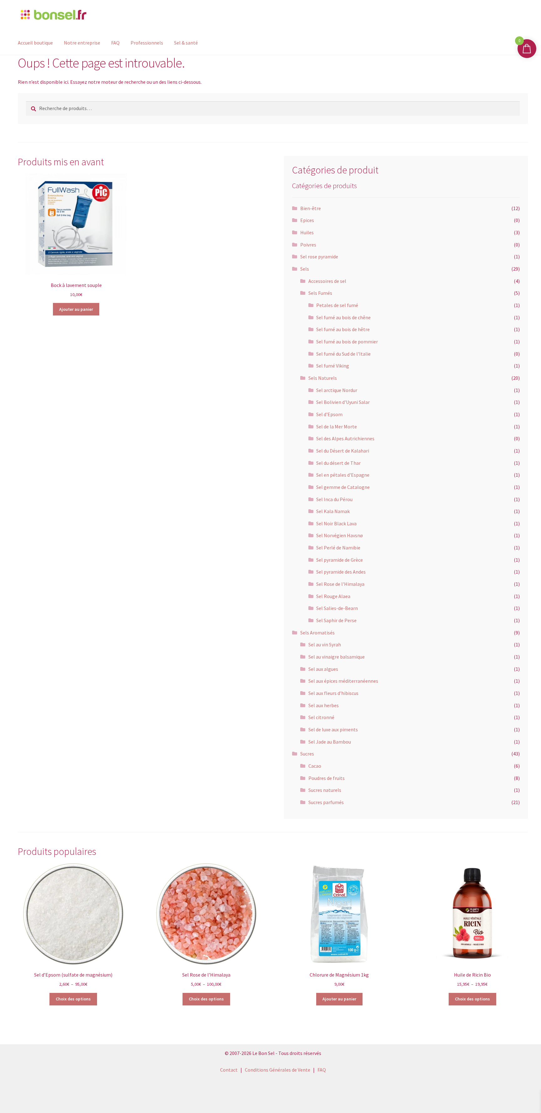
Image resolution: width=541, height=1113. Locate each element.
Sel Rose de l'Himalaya (340, 584)
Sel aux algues (323, 669)
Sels (304, 269)
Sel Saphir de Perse (336, 620)
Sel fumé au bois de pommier (347, 341)
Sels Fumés (320, 293)
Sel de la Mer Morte (336, 426)
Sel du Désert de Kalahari (342, 451)
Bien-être (310, 208)
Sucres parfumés (326, 802)
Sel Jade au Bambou (329, 742)
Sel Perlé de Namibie (338, 547)
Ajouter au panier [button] (76, 309)
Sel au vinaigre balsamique (336, 657)
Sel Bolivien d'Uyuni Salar (343, 402)
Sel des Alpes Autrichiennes (345, 438)
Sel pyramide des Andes (341, 572)
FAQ (115, 43)
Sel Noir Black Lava (336, 523)
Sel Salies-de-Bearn (337, 608)
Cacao (314, 766)
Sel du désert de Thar (338, 463)
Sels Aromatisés (317, 632)
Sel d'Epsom (329, 414)
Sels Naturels (322, 378)
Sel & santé (186, 43)
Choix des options (73, 999)
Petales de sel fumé (337, 305)
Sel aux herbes (323, 705)
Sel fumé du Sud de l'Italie (343, 354)
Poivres (308, 244)
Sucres (307, 753)
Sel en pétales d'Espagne (342, 475)
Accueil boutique (35, 43)
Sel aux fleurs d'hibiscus (333, 693)
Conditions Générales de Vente (277, 1070)
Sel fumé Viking (332, 366)
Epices (307, 220)
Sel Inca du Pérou (334, 499)
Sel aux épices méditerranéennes (343, 681)
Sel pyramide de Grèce (339, 560)
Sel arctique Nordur (336, 390)
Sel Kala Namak (333, 511)
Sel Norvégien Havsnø (339, 535)
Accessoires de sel (327, 281)
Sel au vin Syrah (324, 644)
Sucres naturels (324, 790)
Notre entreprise (82, 43)
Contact (229, 1070)
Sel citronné (321, 717)
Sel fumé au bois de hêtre (343, 329)
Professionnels (147, 43)
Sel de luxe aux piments (333, 729)
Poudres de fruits (326, 778)
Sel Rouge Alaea (333, 596)
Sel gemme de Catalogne (343, 487)
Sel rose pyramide (319, 256)
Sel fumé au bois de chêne (343, 317)
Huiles (307, 232)
